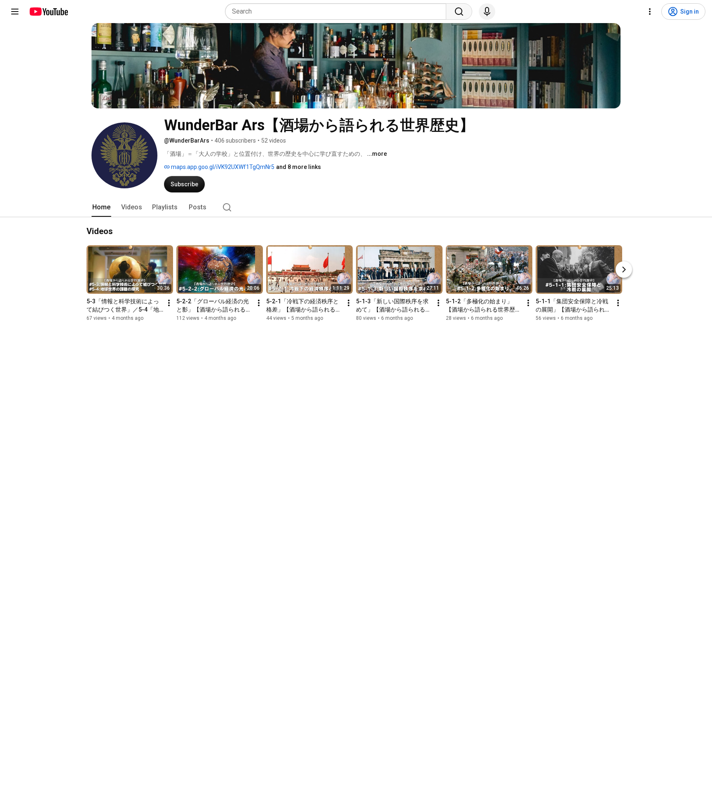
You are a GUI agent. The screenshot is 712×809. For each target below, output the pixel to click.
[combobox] (338, 11)
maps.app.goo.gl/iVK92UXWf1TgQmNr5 (222, 167)
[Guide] (15, 11)
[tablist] (356, 207)
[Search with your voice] (487, 11)
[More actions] (169, 303)
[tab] (101, 207)
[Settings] (650, 11)
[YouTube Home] (48, 11)
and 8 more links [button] (298, 167)
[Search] (459, 11)
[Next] (624, 269)
